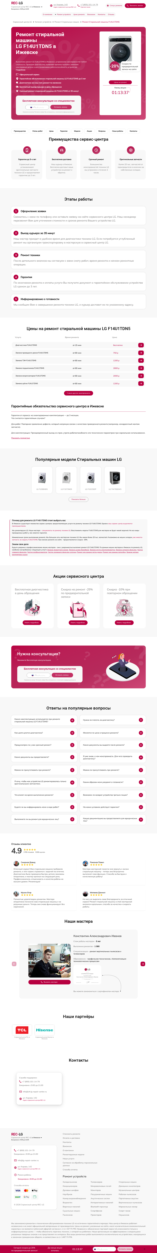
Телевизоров (96, 1182)
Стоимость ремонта (71, 1134)
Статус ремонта (116, 5)
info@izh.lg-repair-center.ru (35, 1091)
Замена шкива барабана (79, 550)
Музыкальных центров (129, 1190)
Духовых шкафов (70, 1190)
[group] (22, 1032)
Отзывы (111, 14)
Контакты (101, 14)
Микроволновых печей (101, 1186)
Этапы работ (37, 131)
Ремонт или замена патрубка (114, 552)
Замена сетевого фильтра (126, 550)
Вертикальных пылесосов (130, 1202)
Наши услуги (68, 1158)
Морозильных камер (128, 1207)
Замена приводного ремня (57, 550)
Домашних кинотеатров (129, 1186)
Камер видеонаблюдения (74, 1198)
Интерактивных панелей (102, 1202)
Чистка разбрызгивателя (37, 552)
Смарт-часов (124, 1211)
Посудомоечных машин (101, 1194)
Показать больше (78, 499)
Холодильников (70, 1182)
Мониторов (96, 1190)
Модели (77, 131)
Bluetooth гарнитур (99, 1207)
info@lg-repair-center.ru (28, 1160)
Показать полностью (20, 438)
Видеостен (67, 1202)
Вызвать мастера (50, 982)
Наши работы (117, 131)
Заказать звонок (136, 5)
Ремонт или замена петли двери (89, 552)
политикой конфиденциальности (65, 112)
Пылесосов (68, 1215)
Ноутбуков (67, 1194)
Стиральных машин (128, 1182)
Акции (89, 131)
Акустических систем (100, 1198)
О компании (47, 14)
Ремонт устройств (64, 14)
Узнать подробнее (31, 623)
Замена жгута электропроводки (102, 550)
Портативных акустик (128, 1198)
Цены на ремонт (120, 82)
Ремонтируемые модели (73, 1154)
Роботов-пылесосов (127, 1194)
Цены (51, 131)
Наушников (124, 1215)
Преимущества (20, 131)
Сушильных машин (71, 1211)
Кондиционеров (70, 1186)
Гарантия (63, 131)
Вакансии (91, 14)
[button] (143, 964)
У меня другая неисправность (78, 393)
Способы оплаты (70, 1169)
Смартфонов (96, 1211)
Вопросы (102, 131)
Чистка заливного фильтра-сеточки (62, 552)
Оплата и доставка (71, 1138)
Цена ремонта (79, 14)
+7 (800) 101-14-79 (89, 4)
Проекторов (96, 1215)
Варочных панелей (71, 1207)
